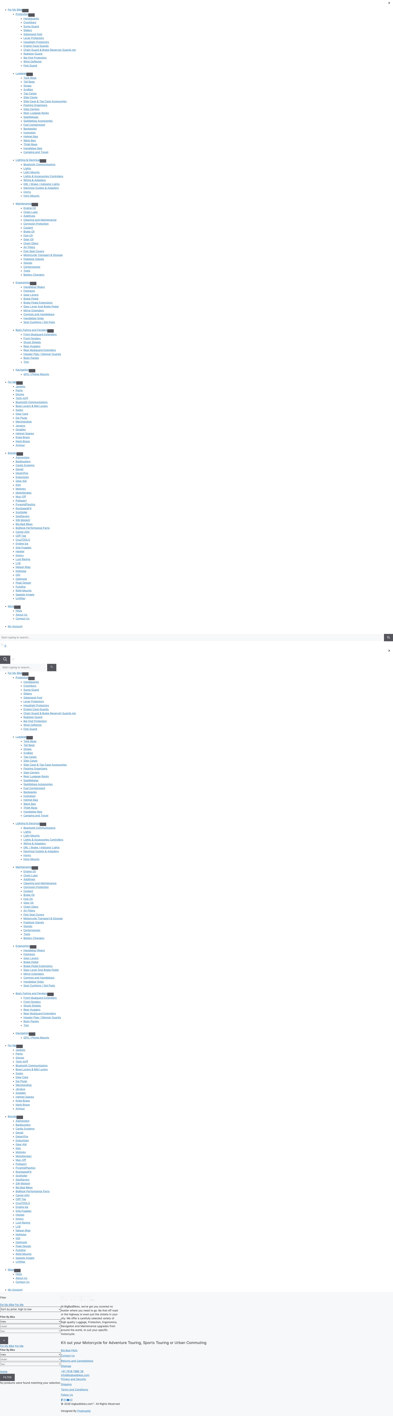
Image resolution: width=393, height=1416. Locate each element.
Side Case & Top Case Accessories (45, 101)
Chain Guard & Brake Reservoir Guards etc (49, 49)
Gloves (20, 394)
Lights (27, 168)
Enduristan (22, 477)
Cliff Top (21, 535)
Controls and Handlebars (38, 314)
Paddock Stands (33, 259)
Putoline (21, 586)
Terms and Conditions (74, 1389)
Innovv (20, 555)
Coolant (28, 227)
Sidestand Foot (32, 34)
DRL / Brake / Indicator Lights (41, 184)
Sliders (27, 30)
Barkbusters (23, 461)
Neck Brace (23, 441)
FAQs (19, 610)
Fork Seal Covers (33, 251)
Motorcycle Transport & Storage (43, 255)
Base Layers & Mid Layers (32, 406)
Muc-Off (21, 496)
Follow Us (67, 1394)
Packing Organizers (35, 105)
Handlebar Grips (33, 318)
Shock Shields (32, 342)
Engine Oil (29, 208)
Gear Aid (21, 480)
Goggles (21, 429)
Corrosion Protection (36, 223)
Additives (29, 215)
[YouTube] (67, 1400)
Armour (20, 445)
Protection (22, 14)
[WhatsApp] (71, 1400)
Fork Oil (28, 235)
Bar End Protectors (35, 57)
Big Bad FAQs (69, 1350)
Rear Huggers (31, 346)
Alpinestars (22, 457)
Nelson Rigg (23, 567)
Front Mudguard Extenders (40, 334)
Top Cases (30, 93)
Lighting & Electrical (28, 160)
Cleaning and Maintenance (39, 219)
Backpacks (30, 128)
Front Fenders (32, 338)
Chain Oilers (30, 243)
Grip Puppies (23, 547)
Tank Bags (29, 77)
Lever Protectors (33, 38)
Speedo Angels (25, 594)
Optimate (21, 578)
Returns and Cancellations (77, 1360)
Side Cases (30, 97)
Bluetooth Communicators (39, 164)
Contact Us (22, 618)
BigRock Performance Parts (33, 527)
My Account (15, 626)
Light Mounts (31, 172)
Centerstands (31, 266)
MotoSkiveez (23, 492)
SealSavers (22, 516)
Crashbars (29, 22)
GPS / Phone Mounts (36, 374)
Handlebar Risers (34, 287)
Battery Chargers (33, 274)
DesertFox (22, 473)
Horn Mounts (31, 195)
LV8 (18, 563)
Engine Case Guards (36, 45)
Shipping (66, 1384)
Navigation (22, 369)
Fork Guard (30, 65)
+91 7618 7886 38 (72, 1371)
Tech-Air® (22, 398)
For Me (12, 382)
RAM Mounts (23, 590)
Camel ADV (23, 531)
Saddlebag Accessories (38, 120)
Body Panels (31, 357)
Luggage (21, 73)
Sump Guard (31, 26)
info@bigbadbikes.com (75, 1375)
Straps (27, 85)
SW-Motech (23, 520)
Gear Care (22, 413)
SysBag (28, 89)
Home (3, 1371)
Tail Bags (29, 81)
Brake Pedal (30, 298)
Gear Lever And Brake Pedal (41, 306)
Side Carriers (31, 109)
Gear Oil (28, 239)
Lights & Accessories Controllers (43, 176)
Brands (12, 453)
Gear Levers (31, 294)
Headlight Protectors (36, 42)
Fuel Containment (34, 124)
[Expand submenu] (25, 10)
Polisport (21, 500)
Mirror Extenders (33, 310)
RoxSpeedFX (23, 508)
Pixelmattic (84, 1410)
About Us (21, 614)
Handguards (31, 18)
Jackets (20, 386)
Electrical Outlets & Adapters (41, 187)
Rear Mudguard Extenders (39, 350)
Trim (26, 361)
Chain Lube (30, 212)
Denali (19, 469)
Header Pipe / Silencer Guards (42, 354)
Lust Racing (23, 559)
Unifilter (20, 598)
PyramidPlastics (25, 504)
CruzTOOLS (23, 539)
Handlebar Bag (32, 148)
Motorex (21, 488)
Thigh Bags (30, 144)
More (11, 606)
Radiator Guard (32, 53)
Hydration (29, 132)
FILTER (7, 1377)
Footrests (29, 290)
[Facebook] (62, 1400)
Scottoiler (21, 512)
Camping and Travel (35, 152)
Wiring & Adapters (34, 180)
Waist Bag (29, 140)
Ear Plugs (21, 417)
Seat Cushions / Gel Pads (39, 322)
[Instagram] (64, 1400)
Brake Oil (29, 231)
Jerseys (20, 425)
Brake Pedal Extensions (38, 302)
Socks (19, 410)
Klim (18, 484)
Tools (26, 270)
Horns (27, 191)
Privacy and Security (73, 1379)
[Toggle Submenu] (31, 15)
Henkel (20, 551)
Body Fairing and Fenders (31, 330)
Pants (19, 390)
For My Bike (15, 9)
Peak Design (23, 582)
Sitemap (66, 1366)
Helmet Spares (25, 433)
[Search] (388, 637)
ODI (18, 574)
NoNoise (21, 571)
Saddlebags (30, 117)
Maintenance (24, 203)
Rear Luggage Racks (36, 113)
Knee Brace (23, 437)
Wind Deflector (32, 61)
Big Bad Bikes (24, 524)
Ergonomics (23, 282)
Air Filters (29, 247)
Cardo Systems (25, 465)
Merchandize (24, 421)
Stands (27, 262)
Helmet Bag (30, 136)
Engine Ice (22, 543)
